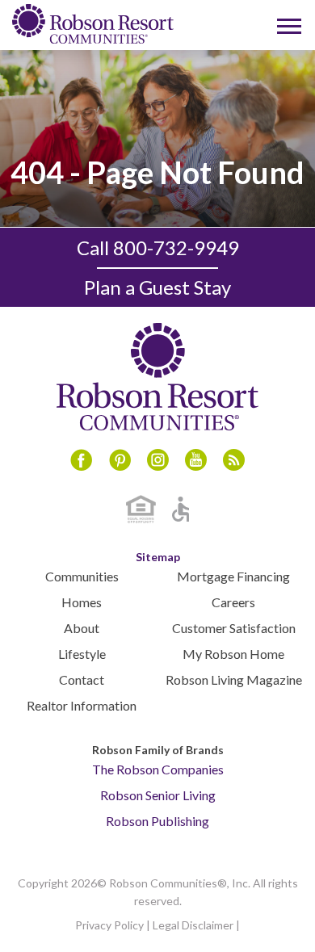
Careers (233, 602)
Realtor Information (81, 705)
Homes (81, 602)
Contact (81, 679)
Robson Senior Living (158, 795)
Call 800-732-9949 (158, 247)
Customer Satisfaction (234, 627)
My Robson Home (233, 653)
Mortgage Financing (233, 576)
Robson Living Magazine (234, 679)
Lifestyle (82, 653)
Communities (82, 576)
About (81, 627)
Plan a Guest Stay (157, 287)
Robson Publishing (157, 820)
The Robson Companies (158, 769)
